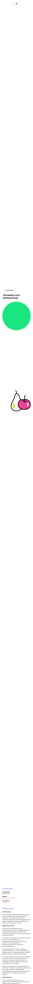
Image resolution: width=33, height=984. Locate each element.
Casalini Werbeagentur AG (9, 898)
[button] (16, 3)
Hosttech (4, 902)
